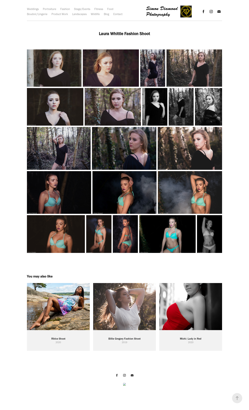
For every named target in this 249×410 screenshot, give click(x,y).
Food (110, 9)
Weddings (33, 9)
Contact (117, 14)
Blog (106, 14)
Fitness (98, 9)
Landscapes (79, 14)
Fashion (65, 9)
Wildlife (95, 14)
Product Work (59, 14)
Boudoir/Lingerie (37, 14)
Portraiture (49, 9)
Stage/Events (82, 9)
